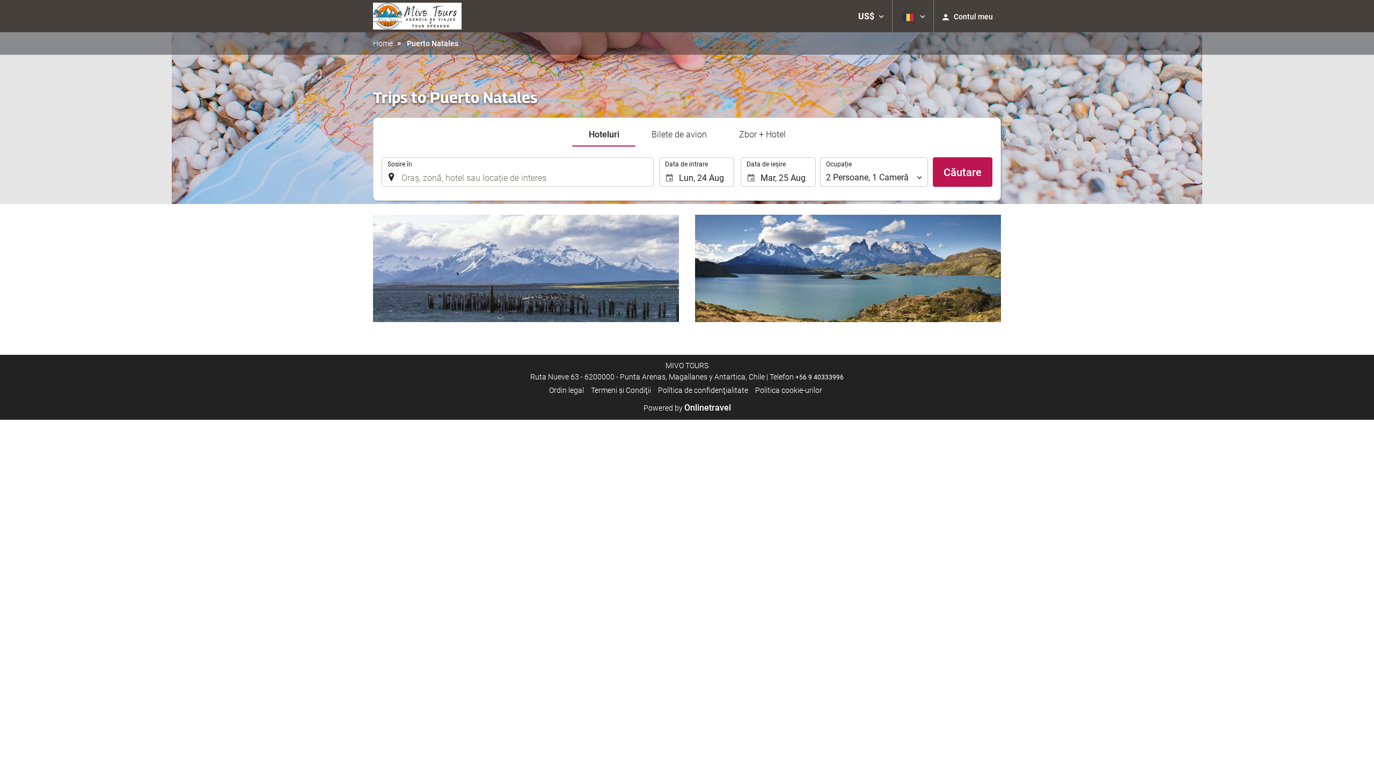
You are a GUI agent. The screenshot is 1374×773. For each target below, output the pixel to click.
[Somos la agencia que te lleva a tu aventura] (417, 16)
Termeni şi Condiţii (621, 390)
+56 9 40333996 (819, 377)
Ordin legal (566, 390)
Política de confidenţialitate (703, 390)
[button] (871, 16)
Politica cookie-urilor (788, 390)
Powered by (687, 408)
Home (383, 43)
